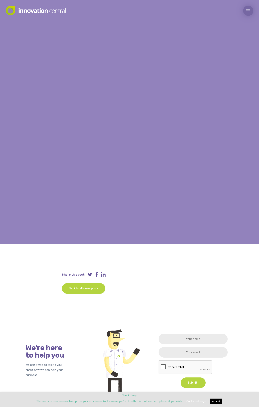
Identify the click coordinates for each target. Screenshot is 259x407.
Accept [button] (216, 401)
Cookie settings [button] (196, 401)
